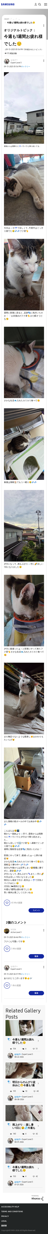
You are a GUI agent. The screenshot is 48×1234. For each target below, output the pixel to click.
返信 (36, 956)
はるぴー (18, 1054)
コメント (36, 910)
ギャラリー (25, 66)
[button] (39, 61)
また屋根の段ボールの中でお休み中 (23, 823)
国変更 (4, 1226)
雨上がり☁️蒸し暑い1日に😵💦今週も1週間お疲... (23, 1128)
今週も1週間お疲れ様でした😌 (23, 1041)
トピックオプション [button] (39, 26)
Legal (4, 1221)
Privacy (5, 1216)
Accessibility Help (10, 1207)
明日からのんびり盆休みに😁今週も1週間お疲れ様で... (23, 1085)
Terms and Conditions (12, 1211)
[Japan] (7, 4)
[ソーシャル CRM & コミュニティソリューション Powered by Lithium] (37, 1198)
